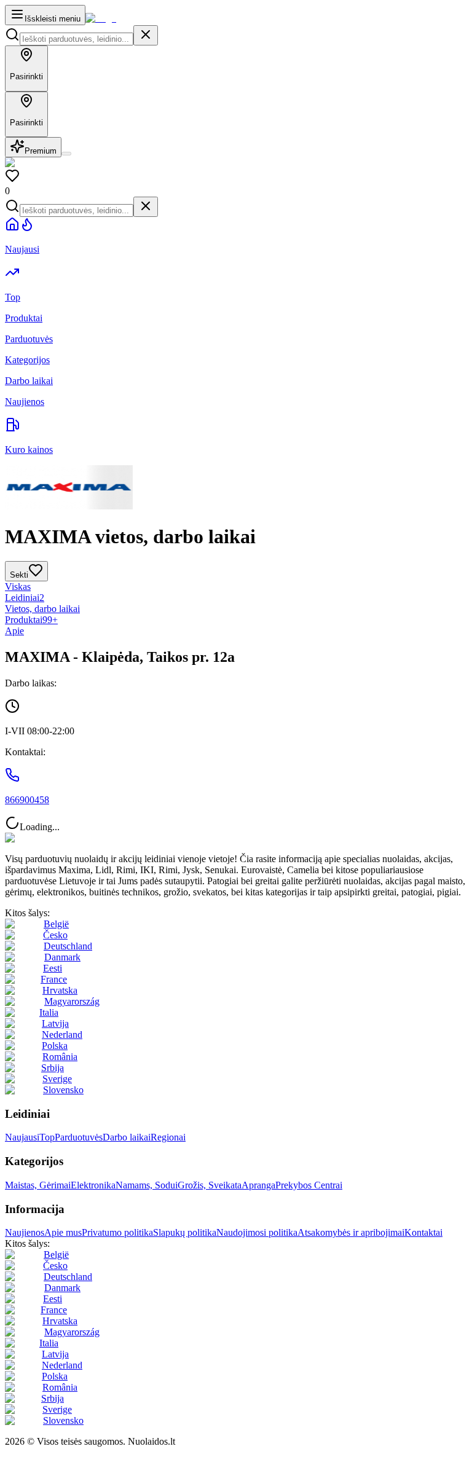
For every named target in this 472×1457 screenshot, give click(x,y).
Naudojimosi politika (256, 1232)
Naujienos (24, 1232)
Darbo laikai (127, 1137)
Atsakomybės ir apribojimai (350, 1232)
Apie (14, 631)
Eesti (52, 968)
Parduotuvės (79, 1137)
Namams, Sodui (147, 1185)
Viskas (18, 586)
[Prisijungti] (66, 153)
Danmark (62, 957)
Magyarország (72, 1001)
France (54, 979)
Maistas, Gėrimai (38, 1185)
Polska (55, 1045)
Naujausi (22, 1137)
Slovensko (63, 1090)
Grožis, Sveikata (210, 1185)
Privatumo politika (117, 1232)
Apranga (258, 1185)
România (59, 1056)
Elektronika (93, 1185)
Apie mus (63, 1232)
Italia (48, 1012)
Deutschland (68, 946)
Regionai (168, 1137)
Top (47, 1137)
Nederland (62, 1034)
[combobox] (76, 39)
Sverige (57, 1079)
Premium (41, 150)
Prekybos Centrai (308, 1185)
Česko (55, 935)
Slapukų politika (184, 1232)
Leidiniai (24, 597)
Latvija (55, 1023)
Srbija (52, 1067)
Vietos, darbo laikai (42, 608)
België (56, 924)
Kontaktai (423, 1232)
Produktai (31, 620)
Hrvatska (59, 990)
